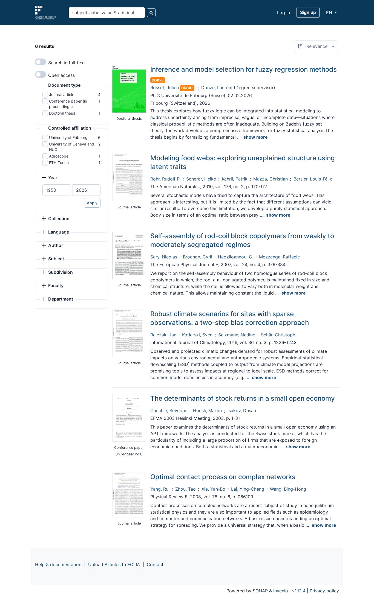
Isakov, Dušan (242, 410)
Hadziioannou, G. (235, 257)
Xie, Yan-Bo (213, 489)
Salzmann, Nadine (236, 334)
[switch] (40, 62)
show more (255, 137)
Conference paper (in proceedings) (68, 104)
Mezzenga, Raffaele (279, 257)
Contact (155, 564)
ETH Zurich (59, 162)
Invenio (280, 590)
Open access (61, 75)
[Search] (151, 12)
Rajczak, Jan (163, 334)
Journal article (61, 94)
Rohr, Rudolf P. (165, 179)
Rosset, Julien (164, 87)
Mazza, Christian (270, 179)
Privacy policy (324, 590)
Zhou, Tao (185, 489)
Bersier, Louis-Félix (313, 179)
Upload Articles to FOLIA (114, 564)
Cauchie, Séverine (168, 410)
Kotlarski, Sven (197, 334)
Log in (283, 12)
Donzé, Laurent (217, 87)
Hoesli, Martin (207, 410)
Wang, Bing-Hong (288, 489)
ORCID (186, 88)
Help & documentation (58, 564)
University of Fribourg (68, 137)
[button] (61, 85)
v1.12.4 (299, 590)
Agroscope (58, 156)
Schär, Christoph (278, 334)
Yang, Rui (159, 489)
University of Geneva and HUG (71, 147)
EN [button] (329, 12)
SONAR (260, 590)
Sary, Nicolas (163, 257)
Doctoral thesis (62, 113)
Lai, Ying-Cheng (247, 489)
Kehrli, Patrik (235, 179)
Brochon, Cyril (197, 257)
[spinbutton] (56, 190)
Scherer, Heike (201, 179)
